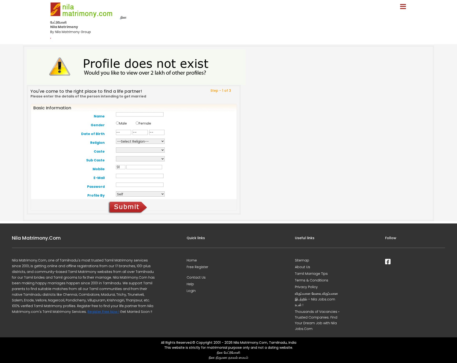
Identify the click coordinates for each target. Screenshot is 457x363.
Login (191, 290)
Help (190, 284)
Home (192, 260)
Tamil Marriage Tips (311, 273)
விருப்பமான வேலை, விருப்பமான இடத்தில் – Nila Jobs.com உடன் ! (316, 299)
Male (123, 123)
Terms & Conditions (311, 280)
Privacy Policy (306, 287)
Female (145, 123)
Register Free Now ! (103, 311)
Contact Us (196, 277)
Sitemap (302, 260)
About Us (302, 267)
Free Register (197, 267)
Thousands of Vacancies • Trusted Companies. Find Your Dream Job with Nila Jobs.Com (317, 320)
